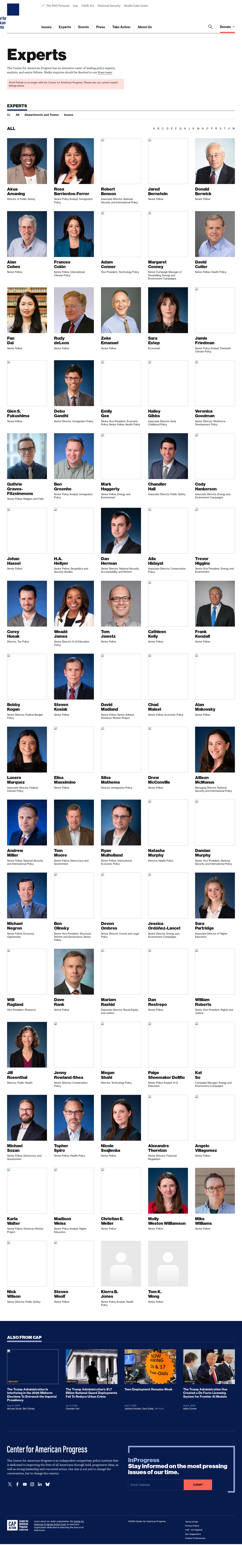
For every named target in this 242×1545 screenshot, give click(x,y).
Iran (75, 5)
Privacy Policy (192, 1525)
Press (100, 27)
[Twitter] (10, 1484)
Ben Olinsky (29, 1408)
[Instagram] (32, 1484)
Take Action (121, 27)
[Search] (210, 28)
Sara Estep (147, 1408)
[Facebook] (17, 1484)
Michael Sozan (14, 1408)
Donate (226, 27)
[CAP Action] (18, 1525)
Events (83, 27)
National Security (109, 5)
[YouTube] (25, 1484)
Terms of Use (191, 1521)
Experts (65, 27)
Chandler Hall (72, 1408)
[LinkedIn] (40, 1484)
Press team (105, 72)
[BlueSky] (47, 1484)
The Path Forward (57, 5)
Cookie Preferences (195, 1538)
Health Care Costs (136, 5)
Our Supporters (193, 1534)
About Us (145, 27)
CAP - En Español (193, 1530)
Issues (46, 27)
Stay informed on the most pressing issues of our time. (177, 1466)
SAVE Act (87, 5)
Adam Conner (190, 1408)
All (17, 115)
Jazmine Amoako (133, 1408)
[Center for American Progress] (13, 17)
